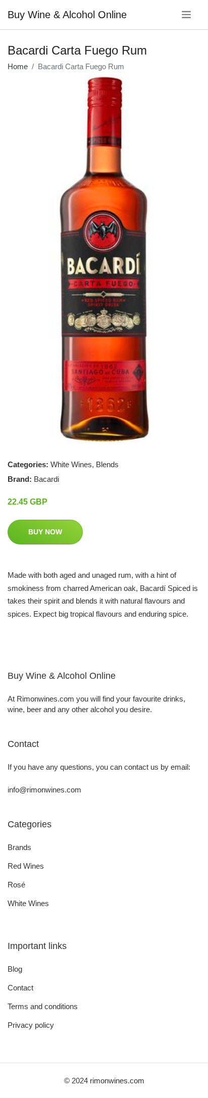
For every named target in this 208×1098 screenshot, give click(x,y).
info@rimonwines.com (44, 789)
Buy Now (45, 532)
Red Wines (26, 866)
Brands (19, 847)
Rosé (16, 884)
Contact (20, 987)
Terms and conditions (43, 1006)
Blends (107, 464)
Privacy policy (31, 1025)
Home (18, 66)
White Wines (71, 464)
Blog (15, 969)
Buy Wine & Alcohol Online (67, 14)
